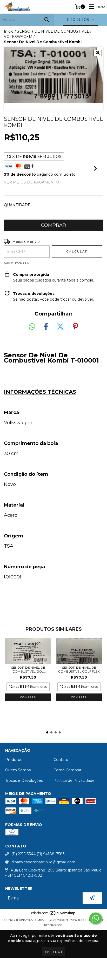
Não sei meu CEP (17, 263)
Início (9, 31)
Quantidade (17, 205)
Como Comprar (67, 770)
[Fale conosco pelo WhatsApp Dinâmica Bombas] (95, 918)
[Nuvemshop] (53, 914)
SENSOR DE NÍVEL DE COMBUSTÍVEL (53, 31)
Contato (61, 759)
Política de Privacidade (74, 780)
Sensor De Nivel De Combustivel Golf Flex (79, 669)
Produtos (13, 759)
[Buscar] (47, 20)
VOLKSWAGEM (18, 36)
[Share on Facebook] (46, 327)
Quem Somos (18, 770)
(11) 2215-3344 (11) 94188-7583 (38, 854)
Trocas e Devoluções (24, 780)
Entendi (53, 952)
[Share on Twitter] (60, 327)
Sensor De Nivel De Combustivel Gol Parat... (28, 669)
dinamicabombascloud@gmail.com (43, 862)
